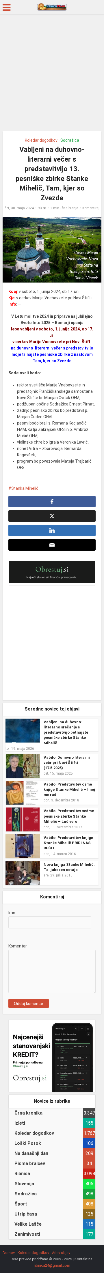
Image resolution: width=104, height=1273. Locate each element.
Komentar (17, 946)
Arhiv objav (61, 1252)
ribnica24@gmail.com (52, 1265)
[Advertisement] (52, 75)
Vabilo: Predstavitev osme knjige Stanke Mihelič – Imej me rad (69, 789)
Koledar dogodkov (41, 140)
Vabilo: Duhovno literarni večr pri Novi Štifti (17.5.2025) (67, 762)
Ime (11, 912)
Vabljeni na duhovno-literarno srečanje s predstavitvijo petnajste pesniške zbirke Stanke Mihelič (66, 732)
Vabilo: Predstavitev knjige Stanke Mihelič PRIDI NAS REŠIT (68, 842)
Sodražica (69, 140)
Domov (9, 1252)
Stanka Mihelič (24, 488)
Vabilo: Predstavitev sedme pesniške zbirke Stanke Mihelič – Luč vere (69, 816)
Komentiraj (90, 208)
